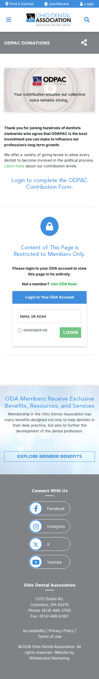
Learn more (14, 166)
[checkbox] (19, 330)
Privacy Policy (61, 630)
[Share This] (84, 43)
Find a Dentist (21, 4)
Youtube (58, 561)
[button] (87, 19)
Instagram (58, 526)
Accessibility (34, 630)
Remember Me (35, 330)
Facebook (58, 508)
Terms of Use (49, 636)
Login (88, 4)
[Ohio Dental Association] (48, 19)
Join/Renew (58, 4)
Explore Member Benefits (49, 456)
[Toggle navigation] (9, 20)
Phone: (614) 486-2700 (49, 610)
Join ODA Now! (63, 284)
